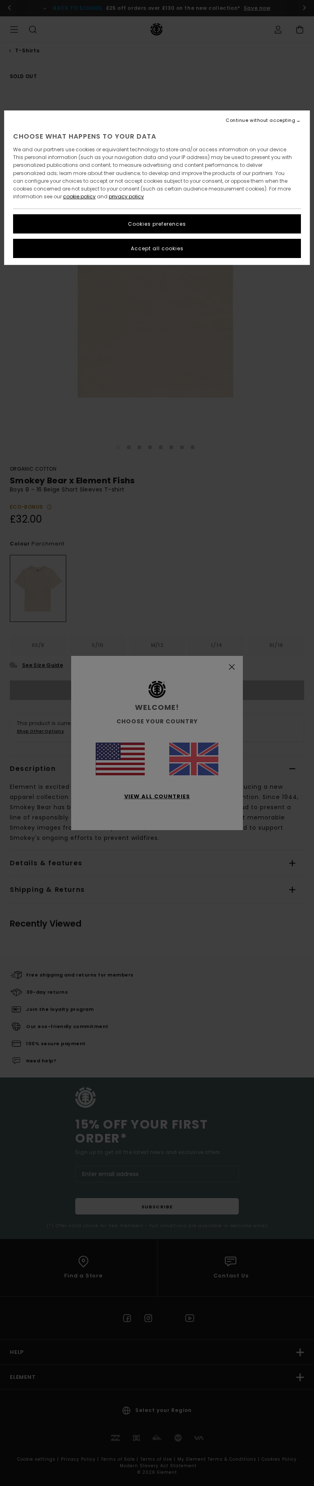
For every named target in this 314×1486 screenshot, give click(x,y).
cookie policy (79, 196)
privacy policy (126, 196)
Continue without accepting (260, 120)
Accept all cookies (157, 248)
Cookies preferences (157, 223)
